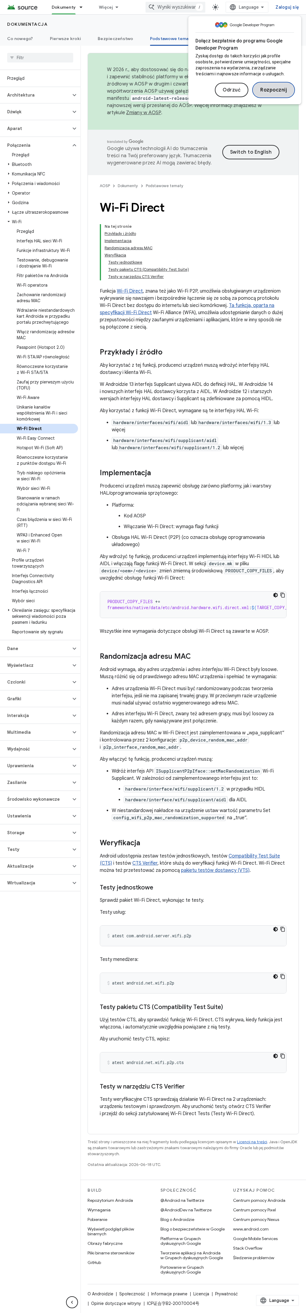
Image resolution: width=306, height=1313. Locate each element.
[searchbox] (40, 57)
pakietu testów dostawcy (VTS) (215, 870)
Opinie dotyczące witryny (116, 1303)
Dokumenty (64, 7)
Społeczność (132, 1293)
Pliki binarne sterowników (111, 1253)
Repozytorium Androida (110, 1200)
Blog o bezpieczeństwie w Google (192, 1229)
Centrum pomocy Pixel (254, 1210)
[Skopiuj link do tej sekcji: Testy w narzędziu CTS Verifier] (191, 1087)
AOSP (105, 185)
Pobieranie (97, 1219)
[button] (35, 95)
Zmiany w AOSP (143, 113)
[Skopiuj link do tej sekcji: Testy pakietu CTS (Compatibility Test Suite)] (229, 1007)
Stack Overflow (247, 1248)
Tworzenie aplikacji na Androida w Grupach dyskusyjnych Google (191, 1255)
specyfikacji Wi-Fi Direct (126, 313)
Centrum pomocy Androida (259, 1200)
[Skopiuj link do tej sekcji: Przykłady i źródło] (169, 352)
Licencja (201, 1293)
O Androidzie (100, 1293)
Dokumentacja (27, 24)
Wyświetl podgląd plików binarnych (111, 1231)
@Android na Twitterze (182, 1200)
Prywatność (226, 1293)
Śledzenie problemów (253, 1257)
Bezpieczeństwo (115, 38)
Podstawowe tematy (171, 38)
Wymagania (99, 1210)
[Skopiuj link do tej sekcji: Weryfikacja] (146, 843)
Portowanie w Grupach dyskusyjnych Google (182, 1270)
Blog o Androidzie (177, 1219)
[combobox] (175, 7)
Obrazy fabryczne (105, 1243)
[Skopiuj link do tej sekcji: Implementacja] (157, 473)
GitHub (94, 1262)
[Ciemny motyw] (275, 595)
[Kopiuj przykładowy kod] (282, 595)
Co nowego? (20, 38)
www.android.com (251, 1229)
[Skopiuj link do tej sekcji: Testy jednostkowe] (159, 888)
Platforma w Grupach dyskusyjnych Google (180, 1241)
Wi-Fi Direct (130, 291)
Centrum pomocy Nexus (256, 1219)
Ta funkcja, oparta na (251, 305)
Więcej (106, 7)
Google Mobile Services (255, 1238)
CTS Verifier (144, 863)
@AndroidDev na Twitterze (186, 1210)
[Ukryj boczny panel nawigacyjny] (72, 1302)
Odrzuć (232, 90)
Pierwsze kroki (65, 38)
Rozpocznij (273, 90)
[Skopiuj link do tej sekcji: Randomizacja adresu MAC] (197, 657)
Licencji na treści (252, 1141)
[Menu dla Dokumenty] (84, 7)
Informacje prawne (169, 1293)
